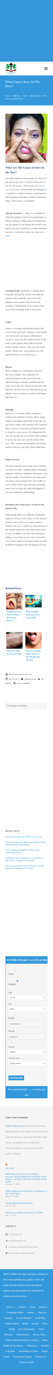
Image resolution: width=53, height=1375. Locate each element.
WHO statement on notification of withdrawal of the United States (26, 1192)
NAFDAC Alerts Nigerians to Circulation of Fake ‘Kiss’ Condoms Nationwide (24, 859)
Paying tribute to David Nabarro (19, 1203)
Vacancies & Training (22, 1356)
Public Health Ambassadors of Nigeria (21, 1340)
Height (11, 1017)
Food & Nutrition (23, 1317)
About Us (10, 1306)
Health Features (35, 96)
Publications (32, 1345)
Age (10, 992)
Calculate (16, 1078)
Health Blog (16, 96)
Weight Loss (40, 1356)
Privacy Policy (39, 1334)
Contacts (22, 1306)
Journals (35, 1323)
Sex (10, 1003)
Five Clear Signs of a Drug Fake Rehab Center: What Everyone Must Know (25, 843)
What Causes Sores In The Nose (20, 674)
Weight (11, 1030)
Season (11, 1046)
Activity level (14, 1058)
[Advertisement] (26, 29)
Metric (11, 973)
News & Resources (26, 1328)
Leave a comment (23, 683)
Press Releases (23, 1334)
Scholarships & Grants (28, 1351)
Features (30, 1312)
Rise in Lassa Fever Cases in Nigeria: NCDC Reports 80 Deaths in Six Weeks (24, 867)
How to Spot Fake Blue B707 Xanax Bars (23, 836)
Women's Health (26, 1362)
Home (7, 96)
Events (32, 1306)
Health (25, 96)
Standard (12, 984)
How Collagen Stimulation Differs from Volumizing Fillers (22, 851)
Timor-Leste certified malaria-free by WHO (24, 1212)
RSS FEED (9, 1168)
